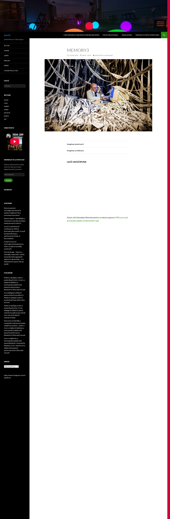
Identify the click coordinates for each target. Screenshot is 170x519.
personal (7, 113)
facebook (8, 190)
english (7, 60)
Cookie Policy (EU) (11, 70)
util (5, 119)
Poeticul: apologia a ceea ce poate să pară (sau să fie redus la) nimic (14, 300)
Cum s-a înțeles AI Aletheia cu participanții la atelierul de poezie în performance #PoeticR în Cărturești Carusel (14, 285)
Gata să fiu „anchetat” (104, 55)
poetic (7, 35)
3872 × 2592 (86, 55)
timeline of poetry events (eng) (147, 35)
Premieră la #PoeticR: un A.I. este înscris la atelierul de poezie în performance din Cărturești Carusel (14, 348)
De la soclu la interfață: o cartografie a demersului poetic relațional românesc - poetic (15, 323)
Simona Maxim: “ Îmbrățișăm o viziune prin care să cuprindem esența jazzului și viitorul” (14, 220)
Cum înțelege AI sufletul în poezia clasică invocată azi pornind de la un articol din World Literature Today (14, 313)
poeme (6, 50)
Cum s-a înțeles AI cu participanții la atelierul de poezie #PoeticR (13, 340)
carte (6, 55)
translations (127, 35)
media (6, 65)
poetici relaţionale (110, 35)
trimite (8, 180)
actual (7, 45)
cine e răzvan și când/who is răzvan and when (81, 35)
